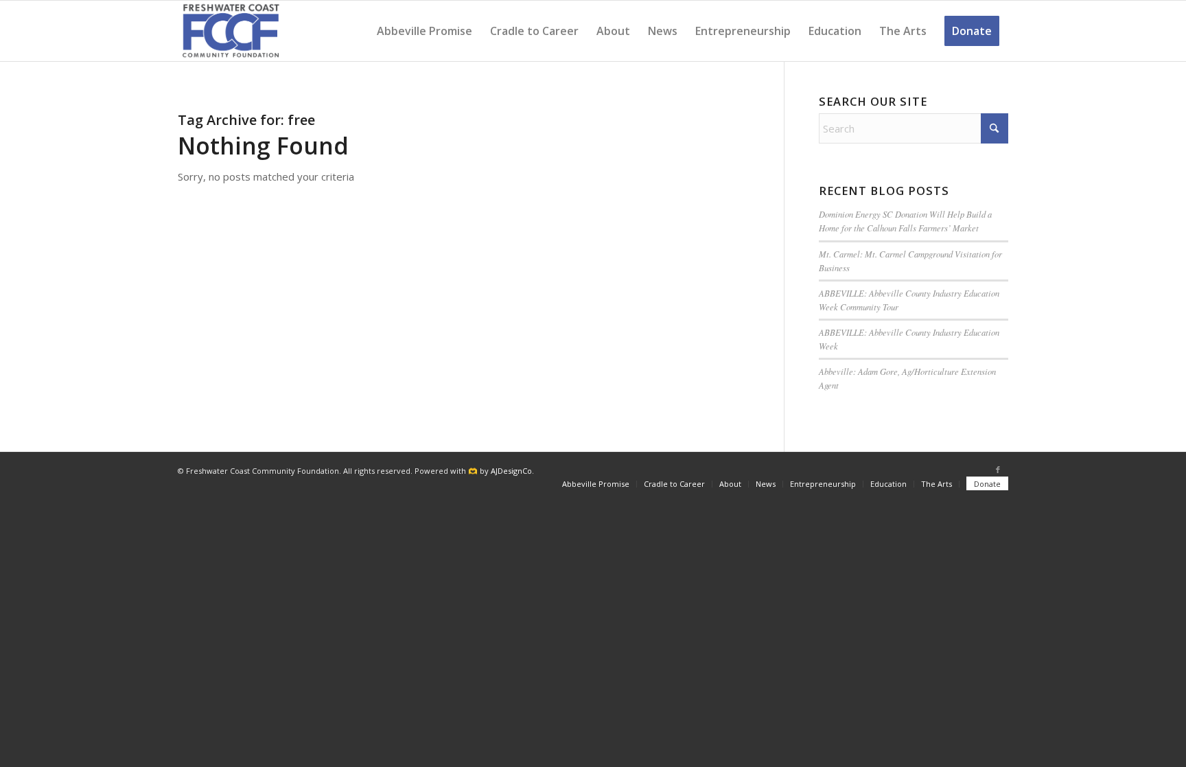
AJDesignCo (511, 471)
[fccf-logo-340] (231, 31)
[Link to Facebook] (998, 469)
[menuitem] (424, 31)
